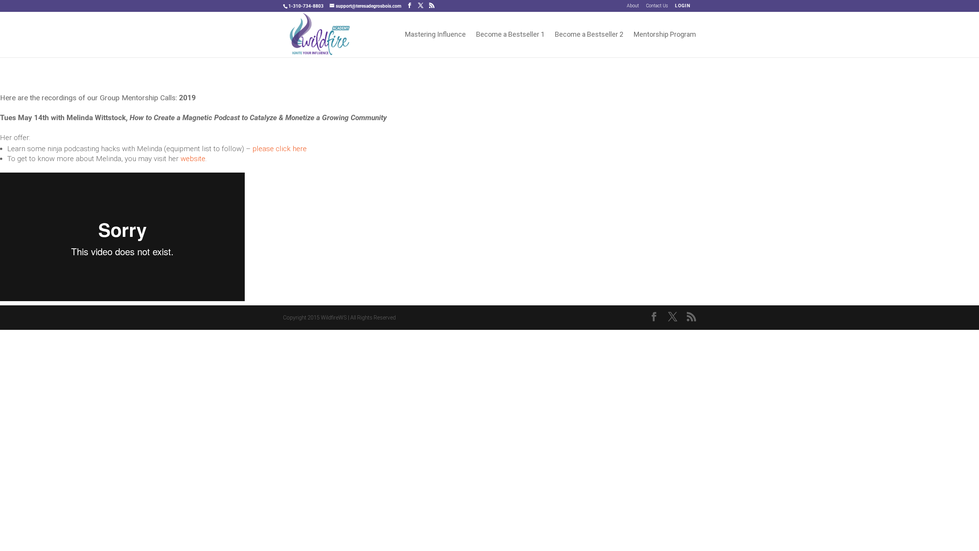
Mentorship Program (665, 35)
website (193, 158)
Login (682, 5)
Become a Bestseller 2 (589, 35)
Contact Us (657, 5)
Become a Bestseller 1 (510, 35)
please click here (279, 148)
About (633, 5)
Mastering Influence (435, 35)
